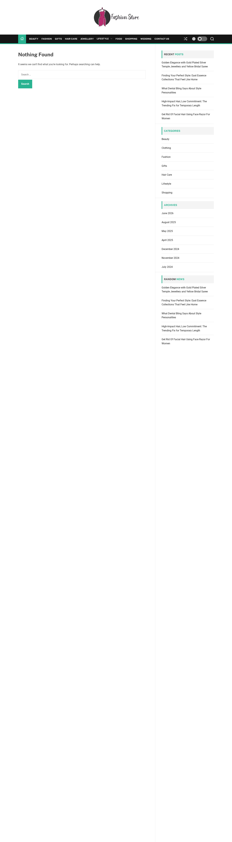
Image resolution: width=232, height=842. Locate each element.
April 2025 (167, 240)
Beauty (33, 39)
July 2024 (167, 266)
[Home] (22, 38)
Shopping (131, 39)
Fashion (47, 39)
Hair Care (71, 39)
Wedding (146, 39)
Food (119, 39)
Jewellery (87, 39)
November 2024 (170, 257)
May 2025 (167, 231)
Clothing (166, 147)
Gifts (58, 39)
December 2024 (170, 249)
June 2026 (167, 213)
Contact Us (162, 39)
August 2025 (169, 222)
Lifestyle (103, 38)
